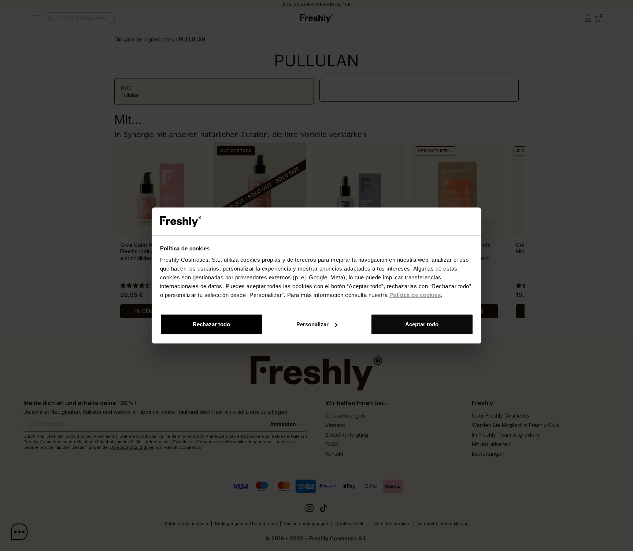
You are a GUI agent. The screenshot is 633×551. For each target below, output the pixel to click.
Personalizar (312, 324)
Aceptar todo (421, 324)
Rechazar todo (211, 324)
